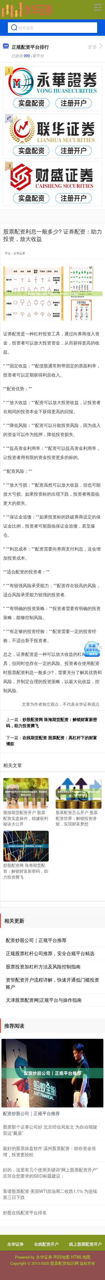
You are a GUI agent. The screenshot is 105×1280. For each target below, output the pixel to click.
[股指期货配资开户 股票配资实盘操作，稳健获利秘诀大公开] (26, 793)
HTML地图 (80, 1257)
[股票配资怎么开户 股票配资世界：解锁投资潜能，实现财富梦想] (78, 793)
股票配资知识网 (64, 1263)
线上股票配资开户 (85, 1244)
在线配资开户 (46, 1244)
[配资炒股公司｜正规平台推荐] (52, 1072)
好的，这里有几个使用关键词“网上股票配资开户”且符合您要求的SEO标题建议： (50, 1172)
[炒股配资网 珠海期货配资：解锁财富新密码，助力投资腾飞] (26, 845)
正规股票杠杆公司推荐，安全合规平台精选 (50, 953)
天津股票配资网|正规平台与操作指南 (44, 1000)
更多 (92, 46)
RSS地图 (61, 1257)
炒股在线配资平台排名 (25, 1212)
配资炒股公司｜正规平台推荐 (36, 940)
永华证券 (15, 1244)
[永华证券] (27, 9)
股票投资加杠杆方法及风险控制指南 (43, 966)
